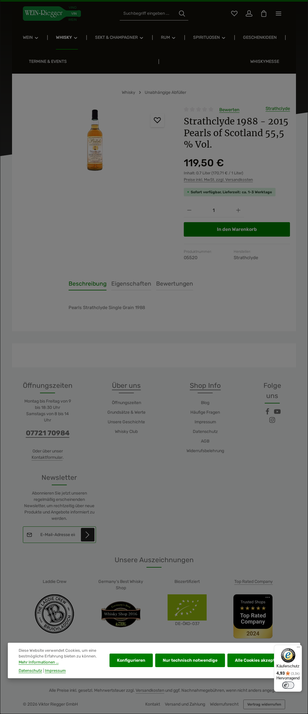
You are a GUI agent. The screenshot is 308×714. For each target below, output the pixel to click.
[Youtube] (277, 413)
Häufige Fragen (205, 412)
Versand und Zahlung (185, 704)
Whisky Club (126, 431)
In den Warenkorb (237, 229)
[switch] (288, 685)
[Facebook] (268, 413)
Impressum (205, 421)
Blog (205, 402)
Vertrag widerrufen (264, 704)
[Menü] (298, 648)
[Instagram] (272, 421)
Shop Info (205, 386)
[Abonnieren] (87, 534)
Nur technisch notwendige (190, 660)
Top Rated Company (253, 581)
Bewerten (229, 109)
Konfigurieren (131, 660)
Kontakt (152, 704)
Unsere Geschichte (126, 421)
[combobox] (148, 13)
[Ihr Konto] (249, 13)
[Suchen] (182, 13)
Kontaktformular (47, 457)
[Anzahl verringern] (189, 211)
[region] (95, 140)
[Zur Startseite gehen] (52, 13)
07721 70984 (47, 433)
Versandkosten (150, 690)
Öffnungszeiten (126, 402)
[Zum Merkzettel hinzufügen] (157, 120)
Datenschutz (205, 431)
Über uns (126, 386)
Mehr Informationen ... (39, 662)
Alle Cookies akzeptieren (260, 660)
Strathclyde (278, 108)
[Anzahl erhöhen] (238, 211)
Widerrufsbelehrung (205, 450)
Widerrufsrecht (224, 704)
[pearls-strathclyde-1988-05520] (94, 140)
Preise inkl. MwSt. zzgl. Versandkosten (218, 179)
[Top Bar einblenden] (278, 13)
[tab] (87, 284)
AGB (205, 441)
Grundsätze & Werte (126, 412)
